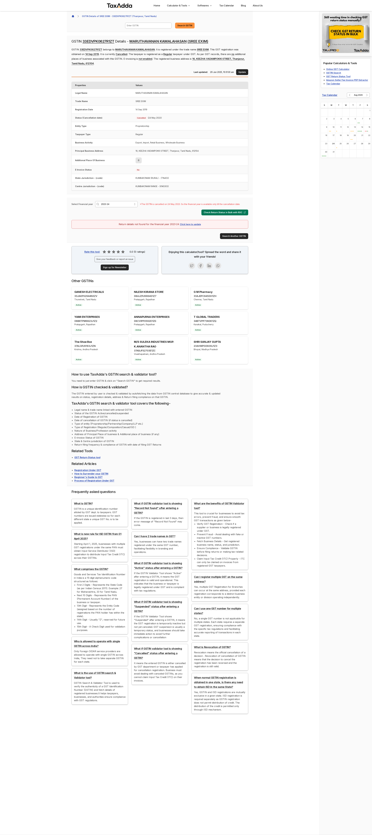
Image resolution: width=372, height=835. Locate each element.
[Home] (72, 16)
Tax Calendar (333, 83)
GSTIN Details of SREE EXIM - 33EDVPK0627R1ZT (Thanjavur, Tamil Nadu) (119, 16)
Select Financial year (82, 204)
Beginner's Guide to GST (88, 477)
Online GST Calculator (337, 69)
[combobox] (148, 25)
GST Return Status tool (87, 457)
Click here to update (190, 224)
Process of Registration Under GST (94, 480)
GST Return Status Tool (338, 76)
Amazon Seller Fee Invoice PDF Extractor (347, 80)
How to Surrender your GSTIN (91, 473)
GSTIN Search (333, 73)
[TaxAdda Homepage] (120, 5)
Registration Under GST (87, 470)
